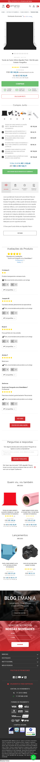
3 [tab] (15, 53)
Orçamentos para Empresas (21, 684)
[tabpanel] (20, 38)
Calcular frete (20, 96)
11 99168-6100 (21, 696)
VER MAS (20, 419)
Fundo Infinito (15, 226)
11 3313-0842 (21, 693)
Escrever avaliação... (20, 425)
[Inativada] (11, 731)
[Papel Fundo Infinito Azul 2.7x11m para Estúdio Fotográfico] (10, 552)
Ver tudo (20, 485)
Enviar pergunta (20, 459)
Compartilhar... (9, 290)
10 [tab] (27, 53)
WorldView (17, 57)
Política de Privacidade (20, 670)
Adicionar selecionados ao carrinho (20, 171)
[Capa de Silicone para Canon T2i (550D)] (30, 552)
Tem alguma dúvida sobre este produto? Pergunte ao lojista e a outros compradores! (20, 448)
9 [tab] (25, 53)
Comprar (20, 84)
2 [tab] (14, 53)
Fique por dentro (20, 613)
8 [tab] (24, 53)
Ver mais (20, 233)
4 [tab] (17, 53)
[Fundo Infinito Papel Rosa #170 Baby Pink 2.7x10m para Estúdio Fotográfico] (30, 499)
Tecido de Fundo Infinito (22, 197)
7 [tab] (22, 53)
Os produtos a (21, 1)
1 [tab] (12, 53)
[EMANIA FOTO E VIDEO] (3, 12)
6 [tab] (20, 53)
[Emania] (13, 6)
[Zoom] (20, 38)
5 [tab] (19, 53)
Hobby (19, 262)
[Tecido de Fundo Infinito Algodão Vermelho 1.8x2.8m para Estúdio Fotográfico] (10, 499)
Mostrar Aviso (4, 761)
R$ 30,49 (23, 76)
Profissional (19, 260)
